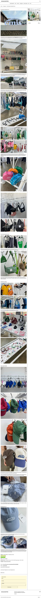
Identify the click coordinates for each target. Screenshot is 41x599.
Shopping (4, 6)
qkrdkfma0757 (5, 565)
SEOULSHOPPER (4, 597)
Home (1, 6)
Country (3, 580)
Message (3, 583)
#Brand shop (2, 572)
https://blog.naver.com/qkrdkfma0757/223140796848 (10, 564)
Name (2, 578)
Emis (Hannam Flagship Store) (11, 6)
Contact (15, 593)
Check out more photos (7, 561)
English (39, 597)
